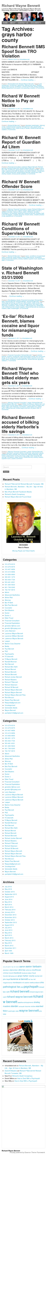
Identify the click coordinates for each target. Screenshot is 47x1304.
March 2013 (9, 938)
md (34, 979)
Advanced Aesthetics (12, 595)
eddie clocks (36, 303)
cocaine (9, 356)
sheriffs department (8, 88)
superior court (33, 259)
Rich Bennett (9, 664)
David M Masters (11, 1071)
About (13, 23)
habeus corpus (17, 212)
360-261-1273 (10, 577)
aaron (27, 256)
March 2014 (9, 907)
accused (16, 453)
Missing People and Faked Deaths (23, 551)
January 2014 (10, 912)
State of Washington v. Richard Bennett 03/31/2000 (22, 272)
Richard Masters (21, 301)
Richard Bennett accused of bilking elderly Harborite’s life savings (20, 424)
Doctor (19, 300)
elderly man (38, 404)
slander (14, 1006)
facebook (17, 973)
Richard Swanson (11, 685)
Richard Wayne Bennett (21, 5)
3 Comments (12, 129)
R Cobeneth (9, 656)
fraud (34, 973)
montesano (18, 87)
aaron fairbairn (34, 966)
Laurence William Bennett (14, 636)
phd (22, 987)
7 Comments (12, 360)
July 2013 (8, 927)
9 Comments (40, 88)
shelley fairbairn (39, 87)
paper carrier (19, 457)
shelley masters (6, 174)
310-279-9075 (10, 567)
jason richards (36, 405)
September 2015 (11, 894)
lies (32, 979)
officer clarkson (20, 306)
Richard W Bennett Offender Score (21, 183)
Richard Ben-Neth (11, 667)
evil (44, 404)
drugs (3, 358)
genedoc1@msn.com (12, 626)
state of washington (13, 308)
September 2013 (11, 922)
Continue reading (28, 80)
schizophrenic (28, 1002)
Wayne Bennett (10, 710)
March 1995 (9, 953)
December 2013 (10, 915)
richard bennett (9, 307)
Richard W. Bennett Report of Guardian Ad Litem (21, 142)
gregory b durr (10, 128)
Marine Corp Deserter (12, 643)
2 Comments (31, 174)
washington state (13, 1011)
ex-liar (8, 358)
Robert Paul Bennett (12, 700)
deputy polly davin (30, 85)
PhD (6, 651)
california (28, 970)
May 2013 (8, 933)
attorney (21, 969)
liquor (7, 359)
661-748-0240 (10, 587)
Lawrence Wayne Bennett (29, 167)
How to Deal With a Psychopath (28, 1078)
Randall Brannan (11, 661)
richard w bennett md (31, 307)
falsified (39, 85)
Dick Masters (12, 300)
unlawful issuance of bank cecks (23, 215)
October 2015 (10, 892)
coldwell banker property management (18, 127)
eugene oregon (22, 210)
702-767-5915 (10, 590)
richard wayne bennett (23, 172)
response (21, 213)
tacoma (27, 1006)
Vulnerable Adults (11, 708)
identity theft (38, 976)
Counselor (8, 608)
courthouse (13, 85)
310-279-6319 (10, 564)
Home (5, 23)
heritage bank (27, 304)
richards (38, 213)
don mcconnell (40, 356)
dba (31, 127)
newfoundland (34, 982)
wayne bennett (29, 1010)
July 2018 (8, 886)
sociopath (22, 1006)
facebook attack (27, 973)
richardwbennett (24, 59)
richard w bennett (27, 87)
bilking (21, 453)
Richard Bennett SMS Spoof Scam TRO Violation (23, 51)
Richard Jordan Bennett (13, 677)
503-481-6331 (10, 582)
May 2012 (8, 943)
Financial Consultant (14, 167)
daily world (35, 453)
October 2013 (10, 920)
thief (38, 408)
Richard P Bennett (11, 682)
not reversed (13, 213)
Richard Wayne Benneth (13, 690)
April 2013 (8, 935)
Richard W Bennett (14, 125)
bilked (24, 404)
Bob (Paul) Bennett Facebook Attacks (18, 492)
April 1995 (8, 951)
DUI (15, 210)
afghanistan (13, 970)
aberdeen (10, 453)
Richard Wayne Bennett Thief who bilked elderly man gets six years (20, 375)
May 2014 (8, 902)
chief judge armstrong (8, 303)
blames (4, 356)
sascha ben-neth (36, 172)
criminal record (8, 973)
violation (32, 88)
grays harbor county (8, 87)
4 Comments (18, 216)
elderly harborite (33, 454)
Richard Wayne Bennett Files (15, 695)
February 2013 (10, 940)
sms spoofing (25, 88)
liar (29, 979)
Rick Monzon (9, 697)
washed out (9, 216)
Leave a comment (16, 458)
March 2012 (9, 945)
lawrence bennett (11, 171)
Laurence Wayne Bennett (14, 633)
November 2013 (10, 917)
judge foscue (30, 257)
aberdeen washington (32, 125)
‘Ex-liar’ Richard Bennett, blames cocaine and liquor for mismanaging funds (20, 325)
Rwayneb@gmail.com (12, 702)
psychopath (31, 986)
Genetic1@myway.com (10, 976)
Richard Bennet (10, 669)
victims (33, 1006)
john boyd (36, 304)
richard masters (20, 307)
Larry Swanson (10, 631)
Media (7, 646)
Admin (7, 592)
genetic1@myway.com (13, 628)
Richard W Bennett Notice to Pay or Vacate (21, 100)
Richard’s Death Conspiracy (15, 494)
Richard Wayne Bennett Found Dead (18, 497)
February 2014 (10, 909)
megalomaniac (7, 983)
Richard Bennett (13, 84)
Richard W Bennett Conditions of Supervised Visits (21, 228)
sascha (15, 259)
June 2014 (8, 899)
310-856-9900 (10, 574)
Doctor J (8, 615)
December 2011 (10, 948)
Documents (36, 23)
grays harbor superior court (31, 358)
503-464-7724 (10, 579)
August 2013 (9, 925)
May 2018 (8, 889)
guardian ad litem (34, 170)
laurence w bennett (19, 978)
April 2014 (8, 904)
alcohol (39, 355)
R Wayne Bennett (11, 659)
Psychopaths (9, 654)
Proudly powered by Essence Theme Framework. (27, 1152)
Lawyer (29, 209)
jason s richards (28, 212)
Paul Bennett (9, 649)
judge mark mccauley (12, 407)
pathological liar (31, 306)
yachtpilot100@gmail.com (14, 713)
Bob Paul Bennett (11, 605)
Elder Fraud (9, 618)
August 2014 (9, 897)
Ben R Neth (9, 602)
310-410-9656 (10, 572)
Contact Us (23, 23)
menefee (36, 212)
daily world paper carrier (27, 356)
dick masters (27, 303)
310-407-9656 (10, 569)
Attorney (10, 209)
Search (6, 467)
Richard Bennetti (11, 674)
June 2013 (8, 930)
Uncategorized (10, 705)
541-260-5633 (10, 584)
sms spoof (17, 88)
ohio (42, 982)
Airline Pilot (9, 597)
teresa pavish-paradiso (19, 174)
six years (33, 408)
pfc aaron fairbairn (31, 171)
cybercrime (20, 85)
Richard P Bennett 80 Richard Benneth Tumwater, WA (24, 484)
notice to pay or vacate (23, 128)
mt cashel (25, 982)
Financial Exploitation (12, 623)
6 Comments (24, 308)
